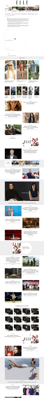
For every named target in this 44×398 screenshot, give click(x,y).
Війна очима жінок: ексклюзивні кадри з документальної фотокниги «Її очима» (12, 220)
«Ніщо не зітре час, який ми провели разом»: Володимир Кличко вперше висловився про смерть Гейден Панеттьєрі (13, 171)
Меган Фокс (10, 55)
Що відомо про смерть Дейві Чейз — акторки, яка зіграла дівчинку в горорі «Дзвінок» (30, 348)
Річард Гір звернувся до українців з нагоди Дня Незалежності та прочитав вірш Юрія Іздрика (30, 151)
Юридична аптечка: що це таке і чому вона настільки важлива (22, 203)
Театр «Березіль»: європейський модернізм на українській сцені (6, 97)
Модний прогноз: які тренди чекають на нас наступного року (22, 81)
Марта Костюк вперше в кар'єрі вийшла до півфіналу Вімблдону (30, 294)
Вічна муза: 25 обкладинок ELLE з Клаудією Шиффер (30, 103)
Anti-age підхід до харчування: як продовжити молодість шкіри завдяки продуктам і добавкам (12, 115)
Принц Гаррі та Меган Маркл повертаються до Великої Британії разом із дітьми (30, 127)
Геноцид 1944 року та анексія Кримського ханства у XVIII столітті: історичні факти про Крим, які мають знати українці (13, 97)
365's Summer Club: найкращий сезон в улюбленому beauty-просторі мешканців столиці (33, 81)
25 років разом (13, 138)
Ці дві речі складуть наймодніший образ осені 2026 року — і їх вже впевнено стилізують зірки (9, 81)
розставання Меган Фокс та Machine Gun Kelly (15, 18)
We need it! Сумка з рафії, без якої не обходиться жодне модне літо (22, 382)
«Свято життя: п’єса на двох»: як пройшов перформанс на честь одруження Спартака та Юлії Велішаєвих (30, 233)
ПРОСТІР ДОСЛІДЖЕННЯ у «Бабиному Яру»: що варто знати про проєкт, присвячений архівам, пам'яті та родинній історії (30, 271)
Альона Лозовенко (31, 130)
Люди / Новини (12, 168)
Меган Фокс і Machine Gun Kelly (13, 55)
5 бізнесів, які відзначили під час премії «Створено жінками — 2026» (12, 282)
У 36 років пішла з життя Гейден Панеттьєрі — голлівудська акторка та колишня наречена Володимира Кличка (30, 209)
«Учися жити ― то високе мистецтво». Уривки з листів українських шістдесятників (30, 97)
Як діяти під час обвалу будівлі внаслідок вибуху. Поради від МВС (36, 97)
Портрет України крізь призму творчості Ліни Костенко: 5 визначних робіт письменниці (25, 97)
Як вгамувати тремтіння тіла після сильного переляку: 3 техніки (19, 97)
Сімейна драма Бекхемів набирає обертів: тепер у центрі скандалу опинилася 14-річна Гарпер (12, 387)
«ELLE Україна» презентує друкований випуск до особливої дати (12, 336)
